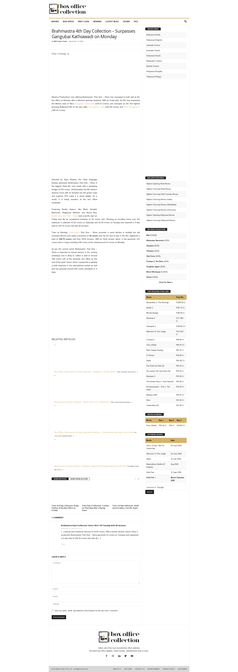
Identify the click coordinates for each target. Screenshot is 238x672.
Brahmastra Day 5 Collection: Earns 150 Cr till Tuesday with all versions (93, 525)
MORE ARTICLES (60, 479)
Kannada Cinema (153, 50)
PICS (136, 21)
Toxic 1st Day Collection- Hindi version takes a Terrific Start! (125, 506)
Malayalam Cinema (154, 61)
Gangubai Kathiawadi (84, 103)
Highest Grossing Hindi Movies (158, 189)
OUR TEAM (128, 669)
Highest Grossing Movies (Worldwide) (161, 205)
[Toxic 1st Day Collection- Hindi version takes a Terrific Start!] (126, 493)
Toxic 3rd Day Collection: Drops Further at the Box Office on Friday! (65, 508)
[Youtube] (132, 656)
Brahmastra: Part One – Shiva (65, 216)
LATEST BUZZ (112, 21)
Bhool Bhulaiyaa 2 (132, 107)
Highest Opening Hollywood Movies (160, 215)
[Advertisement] (139, 9)
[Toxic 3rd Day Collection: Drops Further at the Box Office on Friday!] (65, 493)
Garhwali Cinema (153, 45)
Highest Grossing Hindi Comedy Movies (162, 194)
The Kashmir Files (96, 107)
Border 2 (149, 308)
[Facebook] (106, 656)
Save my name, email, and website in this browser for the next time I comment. (86, 611)
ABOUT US (117, 669)
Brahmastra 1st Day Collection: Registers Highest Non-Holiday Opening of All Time (90, 466)
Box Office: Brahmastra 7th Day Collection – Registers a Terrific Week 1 (86, 372)
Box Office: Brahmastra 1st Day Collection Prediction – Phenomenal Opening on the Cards (94, 432)
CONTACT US (139, 669)
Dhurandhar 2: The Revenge (157, 302)
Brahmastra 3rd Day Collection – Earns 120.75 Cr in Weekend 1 (82, 402)
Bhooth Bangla (152, 313)
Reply (63, 544)
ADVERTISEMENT (154, 669)
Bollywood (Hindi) (153, 35)
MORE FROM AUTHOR (79, 479)
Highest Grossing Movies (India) (159, 199)
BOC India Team (60, 41)
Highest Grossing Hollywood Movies (160, 220)
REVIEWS (97, 21)
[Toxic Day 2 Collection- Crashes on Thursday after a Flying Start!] (95, 493)
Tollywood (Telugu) (153, 77)
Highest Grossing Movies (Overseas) (161, 210)
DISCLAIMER (182, 669)
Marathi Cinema (152, 66)
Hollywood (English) (154, 40)
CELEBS (126, 21)
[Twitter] (125, 656)
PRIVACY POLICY (169, 669)
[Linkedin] (119, 656)
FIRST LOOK (83, 21)
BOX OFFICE (68, 21)
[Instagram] (113, 656)
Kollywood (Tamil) (153, 56)
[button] (185, 21)
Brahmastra (74, 232)
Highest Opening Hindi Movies (158, 184)
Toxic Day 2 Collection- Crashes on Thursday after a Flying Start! (95, 508)
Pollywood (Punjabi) (154, 71)
